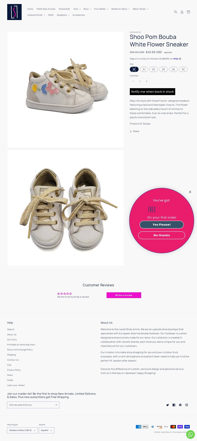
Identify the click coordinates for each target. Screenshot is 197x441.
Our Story (12, 339)
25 (183, 69)
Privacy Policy (14, 370)
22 (153, 69)
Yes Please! (162, 225)
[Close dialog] (190, 192)
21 (144, 69)
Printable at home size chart (21, 344)
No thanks (162, 235)
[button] (175, 12)
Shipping (11, 354)
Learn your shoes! (16, 385)
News (10, 375)
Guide (10, 380)
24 (173, 69)
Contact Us (13, 359)
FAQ (9, 364)
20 (134, 69)
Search (10, 329)
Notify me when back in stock (152, 91)
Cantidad (134, 75)
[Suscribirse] (56, 405)
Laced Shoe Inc (167, 432)
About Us (11, 334)
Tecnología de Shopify (181, 432)
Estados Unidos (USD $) (20, 430)
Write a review (123, 295)
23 (163, 69)
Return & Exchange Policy (20, 349)
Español (44, 430)
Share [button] (136, 131)
